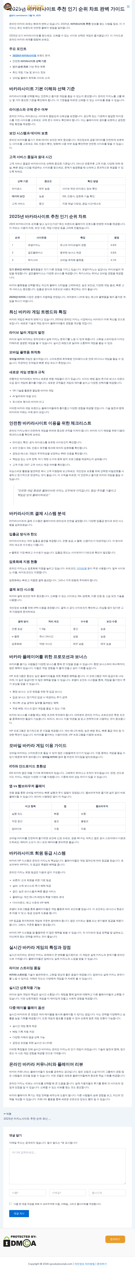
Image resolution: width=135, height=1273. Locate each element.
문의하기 (102, 1263)
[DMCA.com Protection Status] (19, 1241)
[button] (115, 1239)
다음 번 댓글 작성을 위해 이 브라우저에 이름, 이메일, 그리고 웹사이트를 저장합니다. (57, 1203)
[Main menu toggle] (128, 6)
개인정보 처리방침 (84, 1263)
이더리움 (82, 568)
